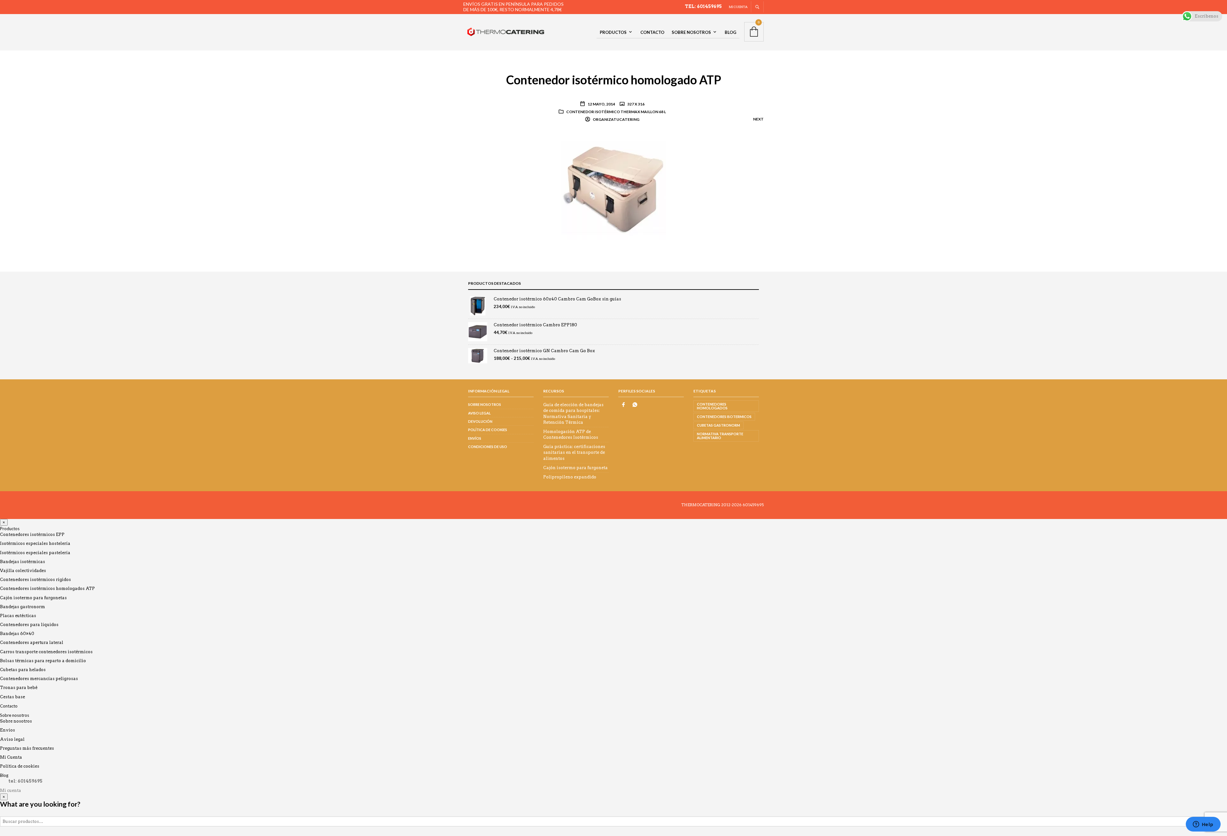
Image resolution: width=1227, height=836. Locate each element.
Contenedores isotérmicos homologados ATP (47, 588)
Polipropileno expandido (569, 477)
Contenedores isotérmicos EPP (32, 534)
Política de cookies (487, 430)
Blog (730, 32)
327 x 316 (635, 104)
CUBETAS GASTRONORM (718, 425)
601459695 (753, 504)
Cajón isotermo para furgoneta (575, 467)
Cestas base (12, 696)
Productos (613, 32)
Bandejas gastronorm (22, 606)
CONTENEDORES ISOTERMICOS (724, 416)
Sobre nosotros (691, 32)
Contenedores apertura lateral (31, 642)
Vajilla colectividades (23, 570)
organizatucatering (615, 119)
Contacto (652, 32)
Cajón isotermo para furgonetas (33, 597)
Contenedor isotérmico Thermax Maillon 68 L (616, 111)
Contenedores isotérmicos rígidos (35, 579)
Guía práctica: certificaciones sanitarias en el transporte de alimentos (574, 452)
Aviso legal (479, 413)
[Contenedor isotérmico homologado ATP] (613, 189)
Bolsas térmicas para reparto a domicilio (43, 660)
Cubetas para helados (23, 669)
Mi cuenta (738, 7)
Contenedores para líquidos (29, 624)
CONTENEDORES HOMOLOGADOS (712, 406)
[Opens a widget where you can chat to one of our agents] (1203, 825)
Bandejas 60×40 (17, 633)
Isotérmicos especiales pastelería (35, 552)
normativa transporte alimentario (720, 436)
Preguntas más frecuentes (27, 748)
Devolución (480, 421)
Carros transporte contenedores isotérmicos (46, 651)
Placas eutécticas (18, 615)
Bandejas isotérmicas (22, 561)
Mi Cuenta (11, 757)
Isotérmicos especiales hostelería (35, 543)
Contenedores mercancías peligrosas (39, 678)
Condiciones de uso (487, 447)
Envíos (474, 438)
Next (758, 119)
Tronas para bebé (18, 687)
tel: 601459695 (703, 6)
